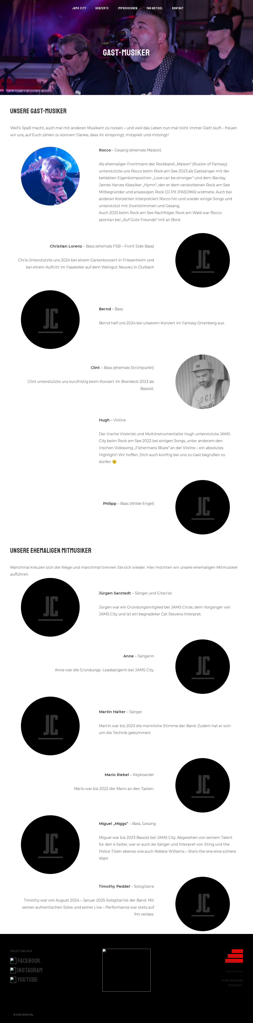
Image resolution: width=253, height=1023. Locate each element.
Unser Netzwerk (232, 980)
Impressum (235, 956)
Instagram (30, 970)
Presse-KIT (235, 985)
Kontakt (237, 951)
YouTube (27, 980)
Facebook (29, 961)
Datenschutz (233, 960)
